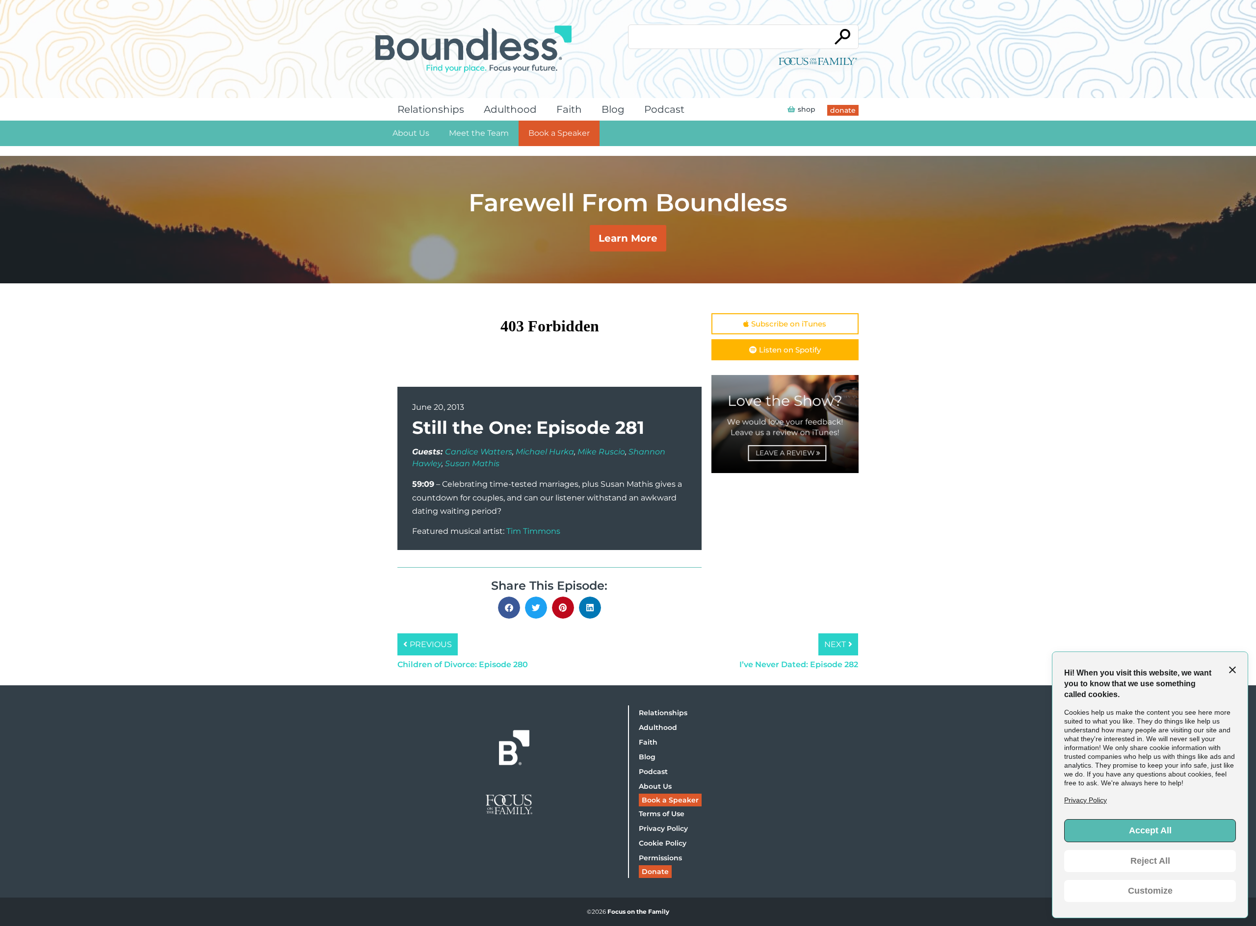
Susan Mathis (472, 463)
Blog (613, 109)
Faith (569, 109)
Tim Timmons (533, 531)
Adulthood (510, 109)
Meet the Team (479, 133)
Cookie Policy (662, 843)
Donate (655, 871)
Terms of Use (661, 813)
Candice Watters (478, 451)
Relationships (430, 109)
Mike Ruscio (601, 451)
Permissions (660, 857)
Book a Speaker (559, 133)
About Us (410, 133)
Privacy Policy (663, 828)
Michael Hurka (545, 451)
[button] (509, 608)
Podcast (664, 109)
